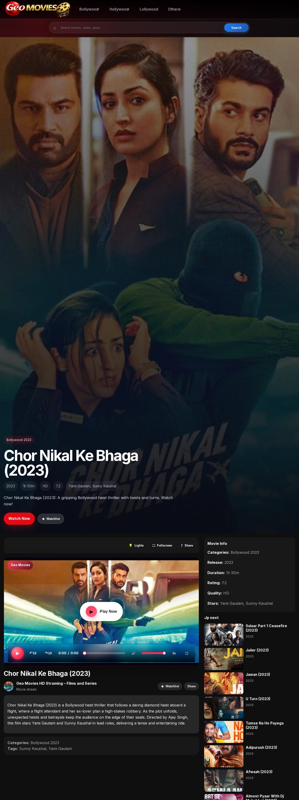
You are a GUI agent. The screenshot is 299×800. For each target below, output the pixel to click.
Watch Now (19, 518)
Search (236, 27)
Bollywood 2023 (19, 440)
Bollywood (88, 9)
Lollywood (149, 9)
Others (174, 9)
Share (191, 686)
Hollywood (119, 9)
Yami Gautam (60, 748)
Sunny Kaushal (32, 748)
